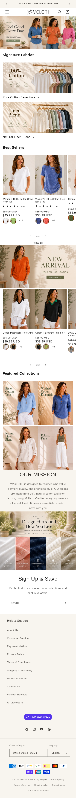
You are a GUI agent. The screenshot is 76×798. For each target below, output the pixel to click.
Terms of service (22, 785)
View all (38, 242)
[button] (7, 12)
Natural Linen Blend (16, 137)
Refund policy (58, 785)
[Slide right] (46, 236)
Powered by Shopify (37, 779)
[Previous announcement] (6, 4)
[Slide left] (30, 236)
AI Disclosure (15, 702)
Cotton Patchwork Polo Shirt (50, 333)
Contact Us (14, 686)
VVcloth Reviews (17, 694)
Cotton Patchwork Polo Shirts (18, 333)
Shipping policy (41, 785)
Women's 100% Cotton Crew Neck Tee (18, 200)
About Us (12, 630)
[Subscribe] (65, 603)
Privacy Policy (15, 654)
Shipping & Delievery (19, 670)
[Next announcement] (69, 4)
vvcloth (23, 779)
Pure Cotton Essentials (19, 97)
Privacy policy (57, 779)
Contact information (39, 790)
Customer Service (18, 638)
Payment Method (17, 646)
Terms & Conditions (19, 662)
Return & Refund (17, 678)
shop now (38, 32)
